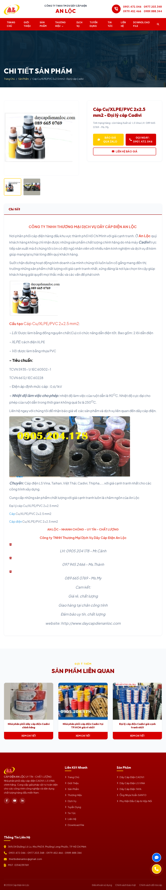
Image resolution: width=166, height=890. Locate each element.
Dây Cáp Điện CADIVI (131, 777)
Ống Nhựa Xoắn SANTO (132, 794)
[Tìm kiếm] (158, 24)
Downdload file (141, 24)
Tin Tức (72, 813)
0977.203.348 (153, 6)
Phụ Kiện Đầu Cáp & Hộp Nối (135, 800)
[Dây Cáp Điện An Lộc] (11, 8)
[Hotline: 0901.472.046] (156, 869)
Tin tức (110, 24)
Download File (76, 824)
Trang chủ (11, 24)
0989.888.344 (153, 11)
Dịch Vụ (80, 24)
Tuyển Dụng (94, 24)
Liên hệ (123, 24)
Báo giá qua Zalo (110, 139)
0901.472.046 (132, 6)
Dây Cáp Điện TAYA (130, 788)
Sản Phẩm (43, 24)
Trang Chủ (9, 78)
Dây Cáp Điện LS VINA (132, 783)
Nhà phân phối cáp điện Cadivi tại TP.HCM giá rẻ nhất (83, 725)
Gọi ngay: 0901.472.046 (142, 139)
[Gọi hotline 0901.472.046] (116, 8)
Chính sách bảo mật (125, 885)
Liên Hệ (72, 818)
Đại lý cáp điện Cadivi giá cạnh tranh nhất (137, 725)
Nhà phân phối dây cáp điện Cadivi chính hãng (29, 725)
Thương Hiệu (60, 24)
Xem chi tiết (28, 735)
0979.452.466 (132, 11)
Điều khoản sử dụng (102, 885)
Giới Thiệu (27, 24)
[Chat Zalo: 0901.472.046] (156, 857)
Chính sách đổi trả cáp (150, 885)
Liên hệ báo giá (126, 151)
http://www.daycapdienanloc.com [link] (91, 623)
